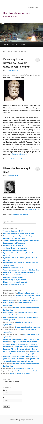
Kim (4, 317)
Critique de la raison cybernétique (15, 250)
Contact (23, 44)
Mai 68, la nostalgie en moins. (14, 284)
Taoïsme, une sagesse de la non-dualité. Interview (21, 270)
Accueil (6, 44)
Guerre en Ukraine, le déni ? (13, 231)
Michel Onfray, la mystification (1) (15, 279)
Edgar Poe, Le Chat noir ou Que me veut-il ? (19, 272)
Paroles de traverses (16, 13)
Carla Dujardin (8, 312)
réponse (24, 214)
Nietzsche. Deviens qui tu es (13, 267)
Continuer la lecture (19, 154)
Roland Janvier (8, 300)
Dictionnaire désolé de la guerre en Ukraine (18, 233)
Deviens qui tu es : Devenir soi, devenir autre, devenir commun (16, 63)
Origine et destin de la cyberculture (15, 248)
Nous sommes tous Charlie (13, 277)
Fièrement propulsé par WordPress (21, 420)
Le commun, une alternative (13, 245)
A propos (14, 44)
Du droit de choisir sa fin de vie (14, 275)
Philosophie (15, 159)
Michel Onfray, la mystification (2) (15, 282)
